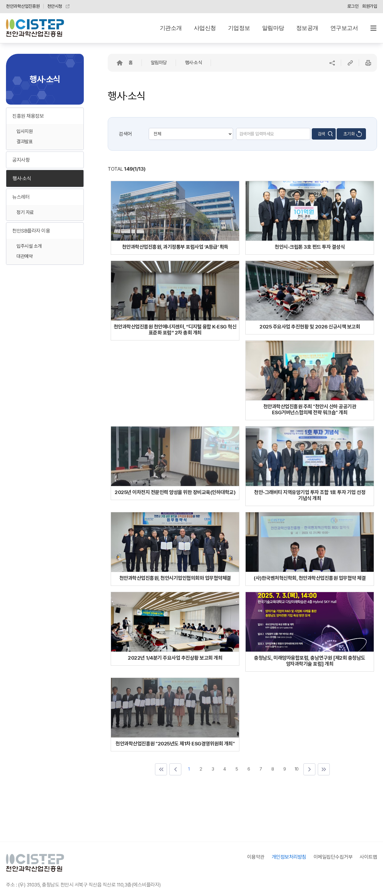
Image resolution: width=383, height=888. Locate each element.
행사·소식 (22, 178)
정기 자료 (25, 212)
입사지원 (24, 131)
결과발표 (24, 141)
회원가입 (369, 6)
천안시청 (54, 6)
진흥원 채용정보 (28, 116)
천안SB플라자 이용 (31, 231)
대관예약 (24, 256)
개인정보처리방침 (289, 857)
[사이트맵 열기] (373, 28)
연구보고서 (344, 28)
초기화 (349, 134)
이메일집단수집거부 (333, 857)
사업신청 (205, 28)
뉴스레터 (21, 197)
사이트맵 (368, 857)
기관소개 (171, 28)
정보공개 (307, 28)
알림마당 (273, 28)
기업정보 (239, 28)
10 (296, 769)
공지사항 (21, 160)
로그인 (353, 6)
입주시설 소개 (29, 246)
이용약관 (256, 857)
